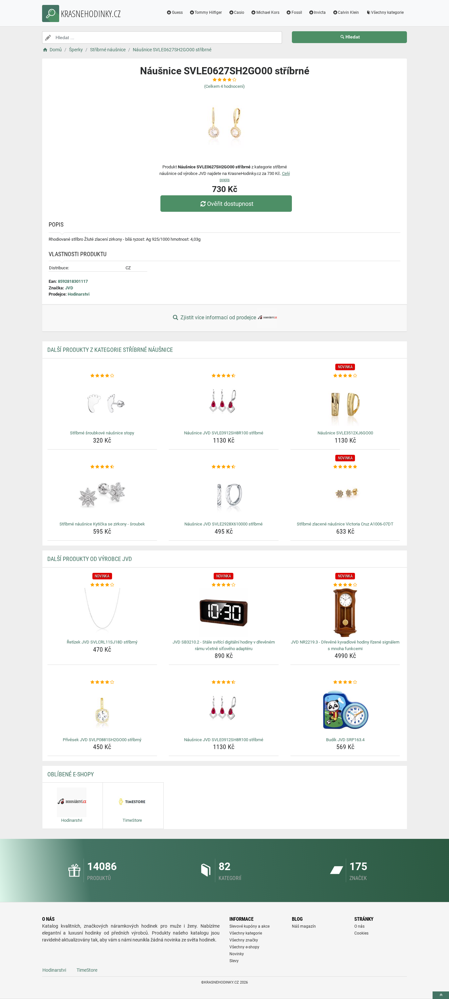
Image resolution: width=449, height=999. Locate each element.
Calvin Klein (348, 12)
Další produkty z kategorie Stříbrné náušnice (110, 349)
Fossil (297, 12)
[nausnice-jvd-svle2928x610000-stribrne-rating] (223, 467)
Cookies (361, 933)
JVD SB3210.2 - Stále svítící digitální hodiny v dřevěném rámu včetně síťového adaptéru (224, 645)
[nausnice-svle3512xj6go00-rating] (345, 376)
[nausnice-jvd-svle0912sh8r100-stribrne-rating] (223, 376)
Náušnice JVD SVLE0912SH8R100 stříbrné (223, 432)
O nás (359, 926)
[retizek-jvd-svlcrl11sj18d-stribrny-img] (102, 612)
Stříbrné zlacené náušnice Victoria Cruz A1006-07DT (345, 524)
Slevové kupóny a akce (249, 926)
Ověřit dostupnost (230, 203)
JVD (69, 287)
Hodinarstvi (78, 294)
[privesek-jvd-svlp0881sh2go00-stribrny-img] (102, 710)
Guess (177, 12)
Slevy (234, 961)
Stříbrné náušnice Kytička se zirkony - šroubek (102, 524)
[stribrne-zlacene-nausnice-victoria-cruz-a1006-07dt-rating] (345, 467)
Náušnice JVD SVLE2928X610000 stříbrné (223, 524)
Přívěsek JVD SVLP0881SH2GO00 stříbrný (102, 739)
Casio (239, 12)
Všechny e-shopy (244, 947)
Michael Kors (267, 12)
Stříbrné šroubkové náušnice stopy (102, 432)
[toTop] (441, 995)
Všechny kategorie (387, 12)
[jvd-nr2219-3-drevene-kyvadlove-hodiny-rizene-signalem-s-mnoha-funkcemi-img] (345, 612)
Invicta (320, 12)
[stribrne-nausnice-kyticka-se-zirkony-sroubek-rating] (102, 467)
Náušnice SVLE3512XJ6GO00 (345, 432)
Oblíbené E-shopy (70, 774)
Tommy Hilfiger (208, 12)
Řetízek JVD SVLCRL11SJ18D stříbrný (102, 642)
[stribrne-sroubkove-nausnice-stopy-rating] (102, 376)
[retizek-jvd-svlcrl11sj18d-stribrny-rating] (102, 585)
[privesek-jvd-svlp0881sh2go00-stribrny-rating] (102, 682)
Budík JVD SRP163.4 (345, 739)
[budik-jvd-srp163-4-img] (345, 710)
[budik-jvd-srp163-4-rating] (345, 682)
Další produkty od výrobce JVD (89, 558)
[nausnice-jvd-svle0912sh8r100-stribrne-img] (223, 403)
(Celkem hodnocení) (224, 86)
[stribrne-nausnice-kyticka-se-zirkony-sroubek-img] (102, 494)
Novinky (236, 954)
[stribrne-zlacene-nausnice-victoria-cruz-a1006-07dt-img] (345, 494)
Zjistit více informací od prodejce (218, 317)
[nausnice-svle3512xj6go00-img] (345, 403)
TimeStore (87, 970)
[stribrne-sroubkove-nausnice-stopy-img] (102, 403)
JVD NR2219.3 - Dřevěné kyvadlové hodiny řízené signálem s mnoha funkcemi (345, 645)
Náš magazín (304, 926)
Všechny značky (243, 940)
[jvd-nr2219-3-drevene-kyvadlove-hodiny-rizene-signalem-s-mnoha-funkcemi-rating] (345, 585)
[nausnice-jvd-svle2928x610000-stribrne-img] (223, 494)
